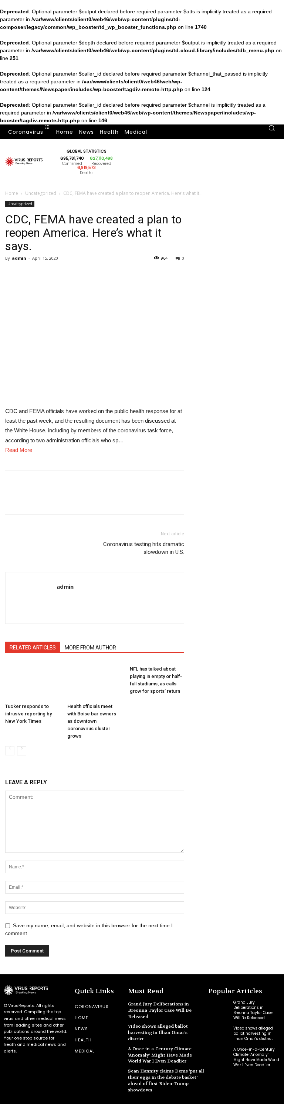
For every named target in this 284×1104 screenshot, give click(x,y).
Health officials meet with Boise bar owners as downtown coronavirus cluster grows (91, 721)
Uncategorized (40, 193)
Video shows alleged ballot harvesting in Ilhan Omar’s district (158, 1032)
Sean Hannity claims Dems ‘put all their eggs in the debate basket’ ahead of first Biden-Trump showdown (166, 1080)
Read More (18, 450)
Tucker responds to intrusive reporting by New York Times (28, 714)
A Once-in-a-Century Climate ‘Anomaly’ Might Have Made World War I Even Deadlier (160, 1055)
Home (11, 193)
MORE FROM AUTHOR (90, 648)
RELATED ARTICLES (33, 648)
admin (19, 258)
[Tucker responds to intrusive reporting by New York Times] (32, 681)
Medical (85, 1051)
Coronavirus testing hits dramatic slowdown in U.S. (143, 548)
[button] (271, 131)
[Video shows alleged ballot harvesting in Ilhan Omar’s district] (219, 1034)
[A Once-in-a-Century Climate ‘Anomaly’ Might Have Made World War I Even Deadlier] (219, 1055)
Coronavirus (92, 1007)
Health (83, 1040)
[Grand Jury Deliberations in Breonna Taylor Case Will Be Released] (219, 1008)
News (81, 1029)
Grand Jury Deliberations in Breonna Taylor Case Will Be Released (160, 1010)
